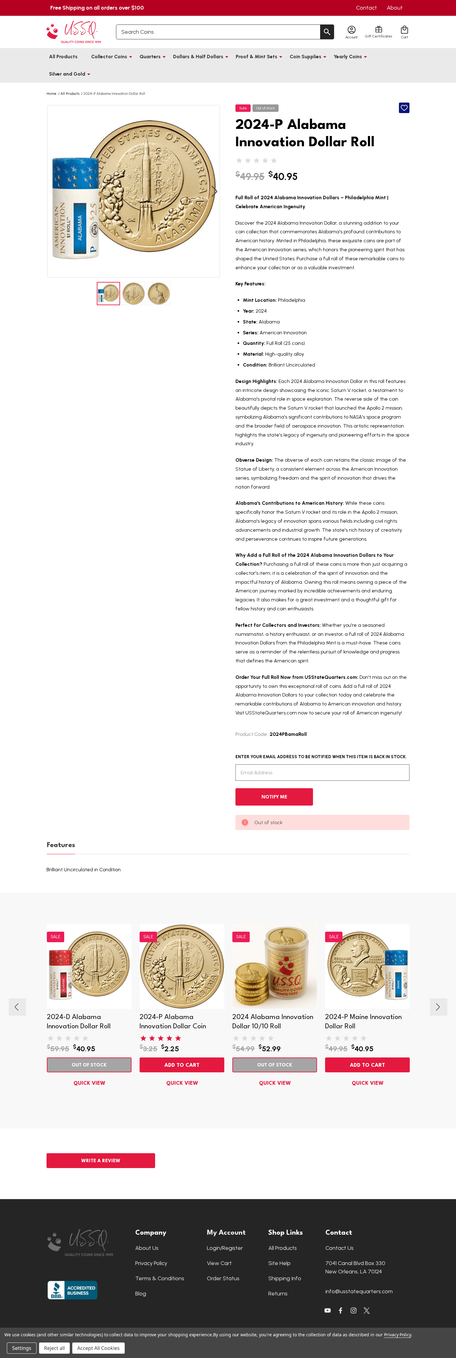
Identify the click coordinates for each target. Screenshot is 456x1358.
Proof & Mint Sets (256, 56)
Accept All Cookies (98, 1348)
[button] (88, 1242)
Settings (21, 1348)
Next (214, 191)
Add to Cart (181, 1065)
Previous (53, 191)
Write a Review (100, 1161)
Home (51, 93)
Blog (140, 1293)
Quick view (89, 1083)
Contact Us (339, 1248)
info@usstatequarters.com (359, 1291)
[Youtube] (327, 1310)
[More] (130, 56)
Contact (366, 7)
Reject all (54, 1348)
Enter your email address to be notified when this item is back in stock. (321, 756)
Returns (278, 1293)
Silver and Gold (67, 74)
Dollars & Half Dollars (198, 56)
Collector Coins (109, 56)
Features (61, 845)
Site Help (279, 1263)
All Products (63, 56)
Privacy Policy (151, 1263)
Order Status (223, 1278)
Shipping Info (284, 1278)
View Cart (219, 1263)
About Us (147, 1248)
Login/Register (225, 1248)
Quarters (150, 56)
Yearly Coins (348, 56)
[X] (340, 1310)
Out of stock (89, 1065)
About (395, 7)
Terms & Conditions (159, 1278)
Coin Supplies (305, 56)
